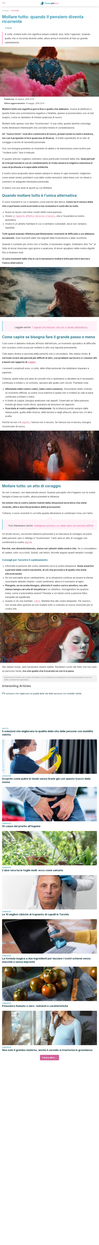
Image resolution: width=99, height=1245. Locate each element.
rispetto (26, 422)
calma (37, 601)
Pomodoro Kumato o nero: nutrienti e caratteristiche (35, 1006)
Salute (5, 728)
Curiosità (15, 11)
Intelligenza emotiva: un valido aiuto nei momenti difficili (63, 525)
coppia (32, 362)
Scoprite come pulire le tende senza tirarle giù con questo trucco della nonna (46, 780)
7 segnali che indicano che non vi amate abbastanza (59, 327)
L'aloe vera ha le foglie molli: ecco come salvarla (32, 870)
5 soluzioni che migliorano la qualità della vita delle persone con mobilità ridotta (47, 733)
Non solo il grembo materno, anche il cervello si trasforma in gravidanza (47, 1050)
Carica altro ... (49, 1057)
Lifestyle (5, 11)
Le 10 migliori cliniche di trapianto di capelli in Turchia (35, 914)
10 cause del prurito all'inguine (21, 826)
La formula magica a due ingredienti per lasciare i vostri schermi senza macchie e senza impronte (46, 960)
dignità (28, 542)
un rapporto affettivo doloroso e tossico (34, 216)
